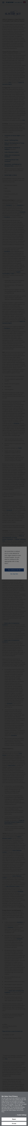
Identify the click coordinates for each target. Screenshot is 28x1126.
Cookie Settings (21, 1115)
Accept (14, 1123)
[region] (14, 1109)
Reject (14, 1119)
